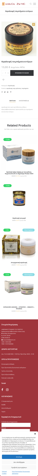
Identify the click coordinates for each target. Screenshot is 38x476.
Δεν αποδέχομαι (19, 462)
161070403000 (9, 344)
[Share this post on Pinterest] (10, 92)
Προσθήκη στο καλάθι (22, 73)
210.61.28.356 (6, 335)
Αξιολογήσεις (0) (24, 101)
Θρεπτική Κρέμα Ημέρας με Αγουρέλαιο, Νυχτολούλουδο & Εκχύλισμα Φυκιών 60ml (19, 172)
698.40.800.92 (6, 338)
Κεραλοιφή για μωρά (19, 218)
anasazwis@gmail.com (9, 340)
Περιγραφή (12, 101)
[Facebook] (2, 389)
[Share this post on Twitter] (4, 92)
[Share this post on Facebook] (1, 92)
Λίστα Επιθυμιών (6, 408)
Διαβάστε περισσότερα (19, 249)
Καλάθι (3, 405)
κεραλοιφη (10, 88)
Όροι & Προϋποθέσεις (7, 374)
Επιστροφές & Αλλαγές (7, 364)
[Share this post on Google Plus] (7, 92)
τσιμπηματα (25, 88)
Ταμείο (3, 411)
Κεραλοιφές (11, 85)
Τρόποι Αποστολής (6, 371)
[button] (35, 434)
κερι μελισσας (17, 88)
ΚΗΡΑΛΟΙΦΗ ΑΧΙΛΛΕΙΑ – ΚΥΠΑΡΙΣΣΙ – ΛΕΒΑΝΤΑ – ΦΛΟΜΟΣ (19, 308)
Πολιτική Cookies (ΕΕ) (7, 378)
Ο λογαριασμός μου (7, 401)
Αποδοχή (19, 457)
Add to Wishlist (3, 80)
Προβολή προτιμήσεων (19, 467)
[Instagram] (7, 390)
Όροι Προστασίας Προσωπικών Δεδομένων (13, 367)
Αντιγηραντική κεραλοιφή (19, 262)
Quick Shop (19, 155)
